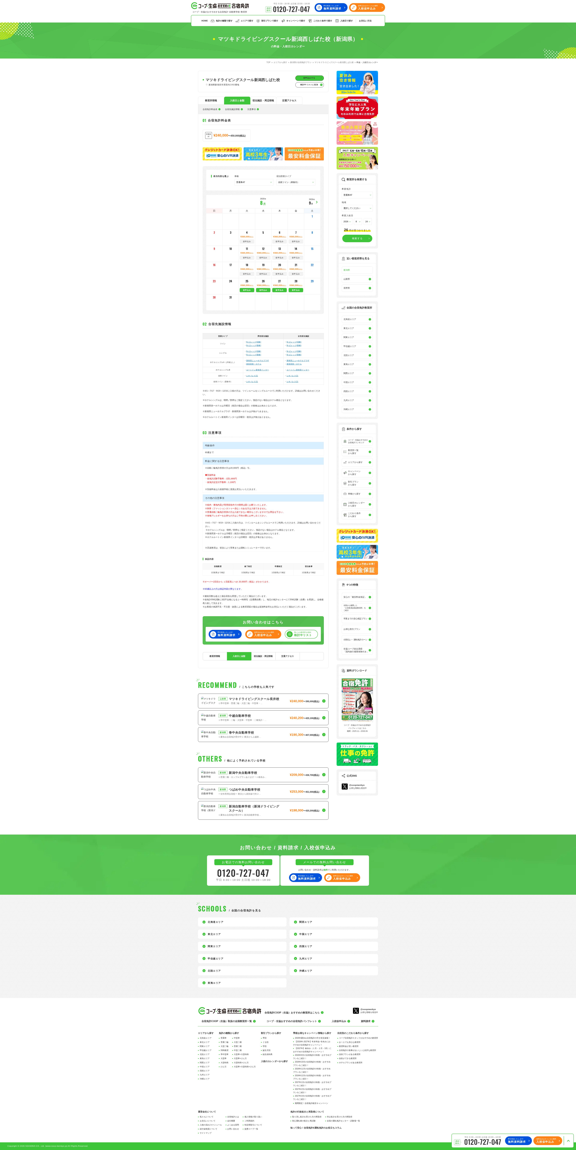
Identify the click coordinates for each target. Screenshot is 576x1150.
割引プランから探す (271, 1033)
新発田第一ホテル (253, 364)
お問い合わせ (233, 1129)
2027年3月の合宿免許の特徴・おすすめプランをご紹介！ (312, 1097)
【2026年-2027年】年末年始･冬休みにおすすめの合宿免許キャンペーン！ (311, 1043)
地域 (344, 202)
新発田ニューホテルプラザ (257, 361)
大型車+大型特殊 (241, 1054)
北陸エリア (205, 1054)
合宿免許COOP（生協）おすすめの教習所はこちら (292, 1012)
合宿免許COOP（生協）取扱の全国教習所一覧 (227, 1021)
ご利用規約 (249, 1121)
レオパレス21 (252, 376)
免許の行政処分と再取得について (307, 1111)
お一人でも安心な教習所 (349, 1042)
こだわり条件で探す (322, 21)
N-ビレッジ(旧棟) (253, 342)
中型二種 (238, 1050)
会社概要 (231, 1121)
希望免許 (346, 189)
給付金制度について (208, 1129)
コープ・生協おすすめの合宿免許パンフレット (292, 1021)
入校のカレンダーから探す (274, 1061)
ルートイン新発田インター (257, 370)
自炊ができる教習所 (348, 1058)
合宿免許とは (233, 1117)
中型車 (237, 1038)
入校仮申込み (339, 1021)
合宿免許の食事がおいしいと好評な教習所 (357, 1050)
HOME (204, 21)
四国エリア (205, 1071)
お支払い (365, 21)
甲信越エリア (206, 1050)
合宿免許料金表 (210, 109)
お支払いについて (207, 1121)
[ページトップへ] (568, 1140)
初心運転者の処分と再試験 (304, 1121)
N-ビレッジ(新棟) (253, 345)
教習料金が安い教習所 (348, 1046)
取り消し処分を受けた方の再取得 (306, 1117)
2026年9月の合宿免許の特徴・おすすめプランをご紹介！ (312, 1057)
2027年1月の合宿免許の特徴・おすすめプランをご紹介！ (312, 1084)
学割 (265, 1046)
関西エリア (205, 1062)
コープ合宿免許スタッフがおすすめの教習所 (358, 1038)
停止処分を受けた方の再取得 (339, 1117)
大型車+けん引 (240, 1058)
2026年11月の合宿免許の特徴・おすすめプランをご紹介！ (311, 1070)
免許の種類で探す (224, 21)
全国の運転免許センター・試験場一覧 (343, 1121)
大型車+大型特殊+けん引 (245, 1067)
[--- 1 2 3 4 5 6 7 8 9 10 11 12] (358, 221)
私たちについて (206, 1117)
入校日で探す (346, 21)
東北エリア (205, 1042)
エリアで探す (247, 21)
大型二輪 (224, 1046)
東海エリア (205, 1058)
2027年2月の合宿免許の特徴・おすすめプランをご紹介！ (312, 1091)
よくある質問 (233, 1125)
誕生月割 (266, 1050)
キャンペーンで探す (295, 21)
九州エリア (205, 1075)
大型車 (223, 1058)
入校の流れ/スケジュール (211, 1125)
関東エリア (205, 1046)
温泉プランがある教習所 (349, 1054)
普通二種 (238, 1046)
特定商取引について (253, 1125)
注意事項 (251, 109)
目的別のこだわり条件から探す (353, 1033)
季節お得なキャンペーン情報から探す (312, 1033)
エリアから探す (206, 1033)
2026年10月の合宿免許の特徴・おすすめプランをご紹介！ (311, 1063)
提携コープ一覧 (251, 1129)
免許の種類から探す (229, 1033)
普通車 (223, 1038)
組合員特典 (267, 1054)
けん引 (223, 1067)
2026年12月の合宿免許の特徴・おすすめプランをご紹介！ (311, 1077)
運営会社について (207, 1111)
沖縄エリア (205, 1079)
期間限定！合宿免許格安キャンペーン (311, 1103)
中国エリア (205, 1067)
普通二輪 (224, 1042)
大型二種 (238, 1042)
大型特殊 (224, 1062)
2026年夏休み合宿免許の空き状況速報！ (312, 1038)
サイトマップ (206, 1133)
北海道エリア (206, 1038)
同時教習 (224, 1050)
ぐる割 (265, 1042)
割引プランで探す (269, 21)
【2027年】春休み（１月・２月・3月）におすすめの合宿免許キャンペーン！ (312, 1050)
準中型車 (224, 1054)
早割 (265, 1038)
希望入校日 (347, 215)
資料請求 (365, 1021)
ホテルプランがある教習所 (350, 1062)
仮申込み (247, 290)
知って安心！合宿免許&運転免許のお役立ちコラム (316, 1127)
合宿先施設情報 (232, 109)
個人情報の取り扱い (253, 1117)
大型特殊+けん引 (241, 1062)
